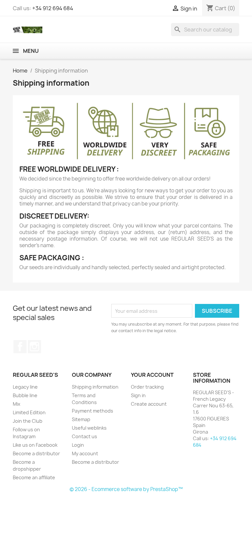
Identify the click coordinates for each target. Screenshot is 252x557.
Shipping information (95, 387)
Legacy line (25, 387)
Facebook (20, 346)
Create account (149, 404)
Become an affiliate (34, 477)
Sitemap (81, 419)
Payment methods (92, 411)
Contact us (84, 436)
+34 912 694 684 (52, 8)
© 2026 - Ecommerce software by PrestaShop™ (126, 489)
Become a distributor (36, 453)
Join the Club (27, 421)
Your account (152, 374)
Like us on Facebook (35, 445)
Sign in (138, 395)
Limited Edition (29, 412)
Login (78, 445)
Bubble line (25, 395)
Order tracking (147, 387)
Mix (16, 404)
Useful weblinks (89, 428)
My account (85, 453)
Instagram (34, 346)
